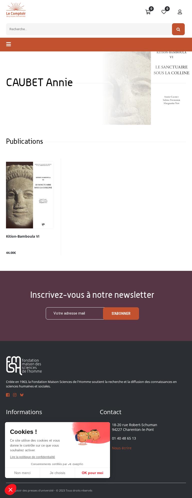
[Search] (178, 29)
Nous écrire (122, 448)
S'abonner (121, 314)
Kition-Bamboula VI (23, 236)
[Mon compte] (180, 12)
